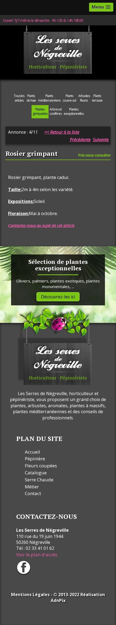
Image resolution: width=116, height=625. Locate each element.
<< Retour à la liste (61, 132)
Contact (33, 493)
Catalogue (36, 472)
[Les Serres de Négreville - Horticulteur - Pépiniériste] (55, 72)
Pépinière (35, 458)
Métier (32, 487)
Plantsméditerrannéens (49, 98)
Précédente (80, 140)
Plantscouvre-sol (69, 98)
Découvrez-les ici (58, 297)
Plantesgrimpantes (40, 111)
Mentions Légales (30, 595)
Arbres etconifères (56, 111)
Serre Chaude (39, 479)
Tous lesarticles (19, 98)
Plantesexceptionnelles (74, 111)
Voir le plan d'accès (36, 554)
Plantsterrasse (97, 98)
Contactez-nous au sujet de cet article (41, 225)
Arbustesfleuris (84, 98)
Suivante (101, 140)
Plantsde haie (31, 98)
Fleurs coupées (41, 465)
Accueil (32, 452)
